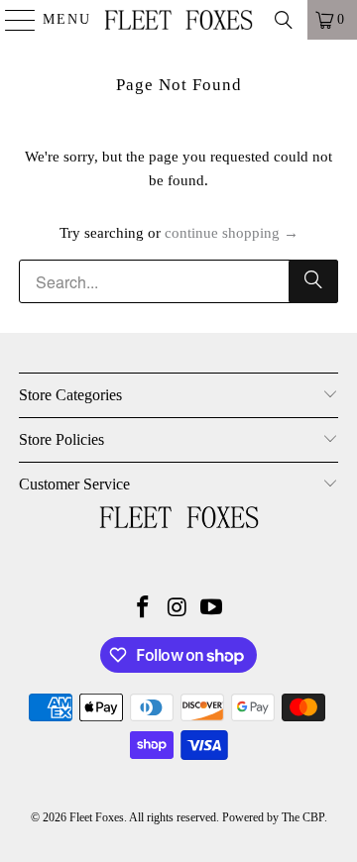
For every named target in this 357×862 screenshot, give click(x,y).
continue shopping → (231, 233)
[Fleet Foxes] (178, 20)
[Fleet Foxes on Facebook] (143, 609)
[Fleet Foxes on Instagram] (177, 609)
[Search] (283, 20)
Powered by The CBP (273, 817)
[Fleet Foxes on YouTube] (212, 609)
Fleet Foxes (96, 817)
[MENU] (11, 20)
